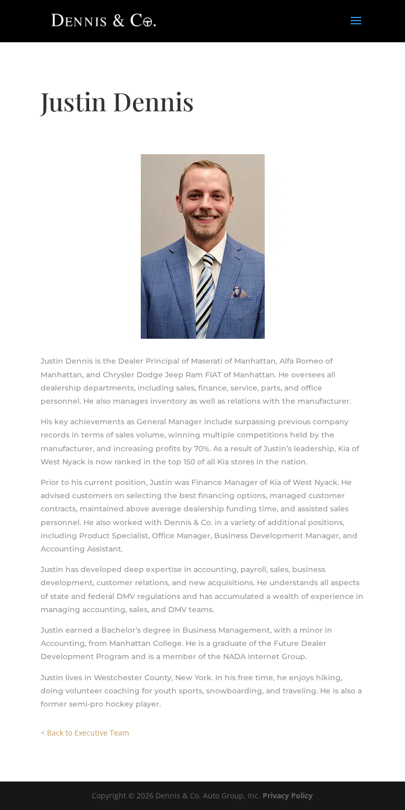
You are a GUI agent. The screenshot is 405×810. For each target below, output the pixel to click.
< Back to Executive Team (85, 733)
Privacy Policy (288, 795)
